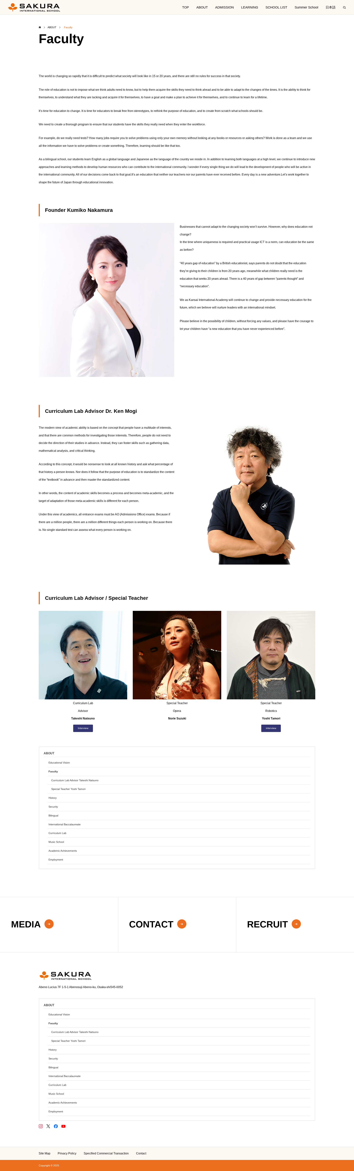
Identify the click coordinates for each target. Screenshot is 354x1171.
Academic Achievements (62, 850)
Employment (55, 859)
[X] (48, 1126)
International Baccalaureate (64, 824)
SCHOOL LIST (276, 7)
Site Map (44, 1153)
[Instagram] (40, 1126)
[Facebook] (55, 1126)
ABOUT (202, 7)
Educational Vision (59, 762)
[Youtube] (63, 1126)
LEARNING (249, 7)
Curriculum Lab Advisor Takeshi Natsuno (74, 780)
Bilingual (53, 815)
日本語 (331, 7)
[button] (83, 728)
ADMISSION (224, 7)
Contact (141, 1153)
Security (53, 806)
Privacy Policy (67, 1153)
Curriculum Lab (57, 833)
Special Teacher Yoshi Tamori (68, 788)
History (52, 797)
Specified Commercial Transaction (106, 1153)
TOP (185, 7)
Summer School (306, 7)
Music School (56, 841)
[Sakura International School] (34, 7)
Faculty (53, 771)
